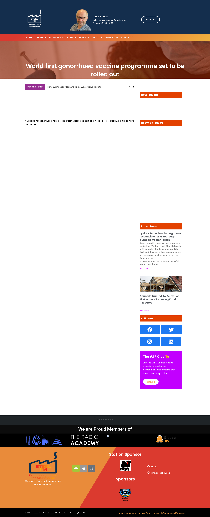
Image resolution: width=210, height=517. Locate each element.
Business (55, 37)
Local (96, 37)
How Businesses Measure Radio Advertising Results (74, 86)
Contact (127, 37)
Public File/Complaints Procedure (169, 513)
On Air (39, 37)
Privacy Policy (145, 513)
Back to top (105, 420)
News (70, 37)
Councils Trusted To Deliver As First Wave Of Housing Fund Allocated (159, 299)
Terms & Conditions (126, 513)
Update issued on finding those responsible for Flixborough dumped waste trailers (160, 236)
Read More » (144, 269)
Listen (149, 19)
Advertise (111, 37)
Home (29, 37)
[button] (133, 87)
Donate (84, 37)
